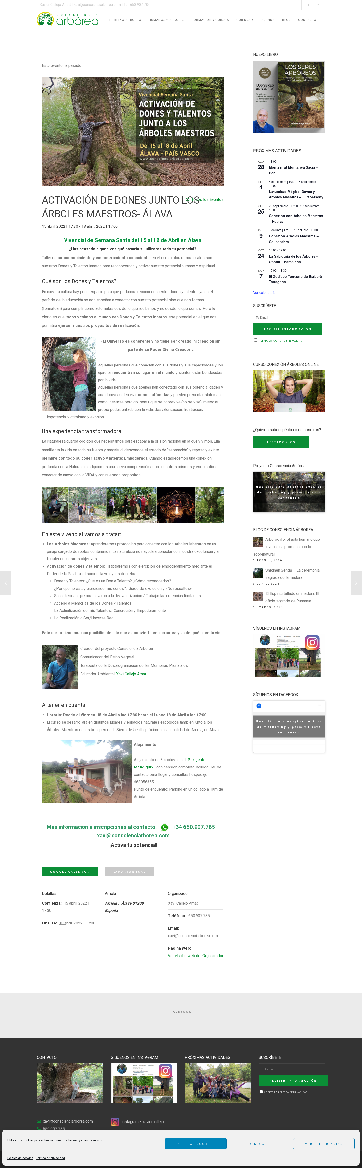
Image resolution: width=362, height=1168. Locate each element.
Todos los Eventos (207, 199)
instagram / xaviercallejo (143, 1121)
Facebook (180, 1011)
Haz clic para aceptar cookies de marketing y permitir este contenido (289, 492)
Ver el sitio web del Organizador (195, 955)
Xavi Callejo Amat (131, 674)
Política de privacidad (50, 1158)
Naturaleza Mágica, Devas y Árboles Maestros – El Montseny (296, 194)
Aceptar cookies (196, 1144)
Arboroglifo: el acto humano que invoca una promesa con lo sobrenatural (286, 547)
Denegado (259, 1144)
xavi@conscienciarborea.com (97, 5)
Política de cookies (20, 1158)
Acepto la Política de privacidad (280, 340)
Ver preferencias (324, 1144)
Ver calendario (264, 292)
